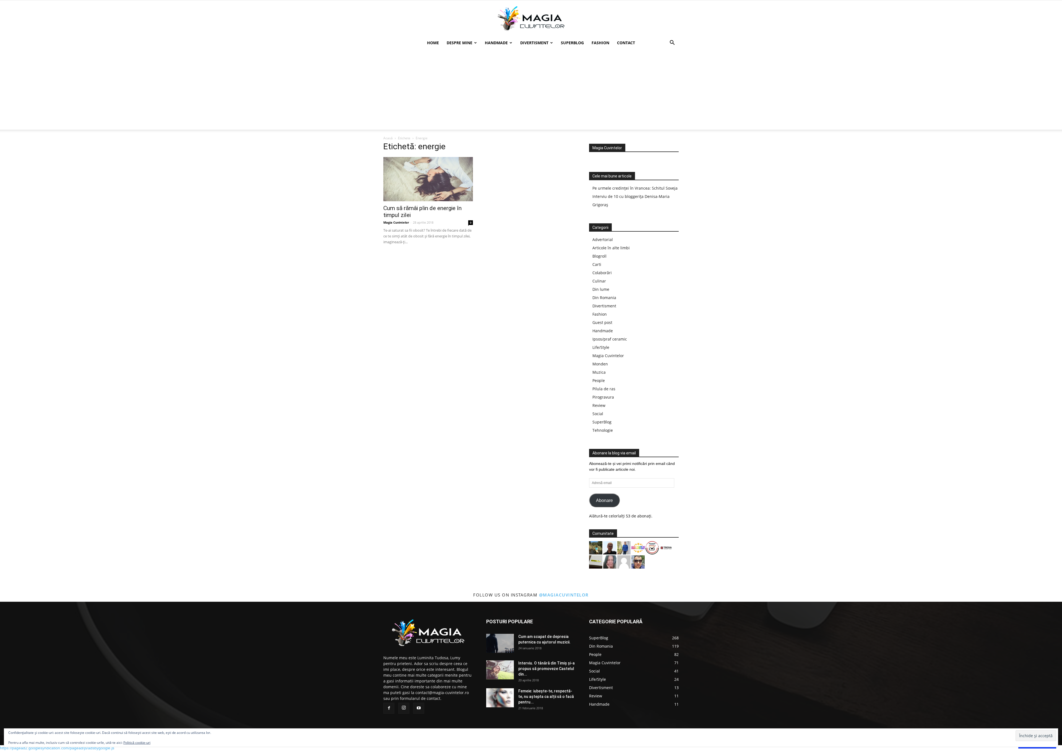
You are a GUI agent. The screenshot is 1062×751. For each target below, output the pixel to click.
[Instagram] (403, 708)
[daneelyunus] (624, 547)
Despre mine (459, 42)
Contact (626, 42)
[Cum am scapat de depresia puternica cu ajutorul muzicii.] (500, 643)
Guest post (602, 322)
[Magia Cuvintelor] (638, 547)
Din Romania (604, 297)
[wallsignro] (595, 561)
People (598, 380)
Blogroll (599, 256)
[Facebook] (388, 708)
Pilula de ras (603, 388)
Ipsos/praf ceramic (609, 339)
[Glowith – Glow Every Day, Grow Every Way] (595, 547)
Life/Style (600, 347)
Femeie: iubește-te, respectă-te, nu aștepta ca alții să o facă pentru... (546, 696)
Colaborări (602, 272)
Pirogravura (603, 397)
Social (597, 413)
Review (598, 405)
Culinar (599, 281)
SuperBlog (572, 42)
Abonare (604, 500)
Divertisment (534, 42)
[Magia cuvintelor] (531, 18)
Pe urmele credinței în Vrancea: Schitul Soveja (635, 188)
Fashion (600, 42)
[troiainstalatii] (666, 547)
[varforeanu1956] (624, 561)
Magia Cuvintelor (396, 222)
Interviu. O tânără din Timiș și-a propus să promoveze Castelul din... (546, 668)
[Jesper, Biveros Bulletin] (609, 547)
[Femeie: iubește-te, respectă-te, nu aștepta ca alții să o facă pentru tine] (500, 697)
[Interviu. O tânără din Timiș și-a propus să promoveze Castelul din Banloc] (500, 669)
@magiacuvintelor (564, 595)
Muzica (599, 372)
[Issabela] (609, 561)
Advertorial (602, 239)
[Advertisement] (531, 91)
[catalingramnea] (638, 561)
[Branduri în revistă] (652, 547)
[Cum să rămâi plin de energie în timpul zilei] (428, 179)
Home (433, 42)
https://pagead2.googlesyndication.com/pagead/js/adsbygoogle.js (57, 748)
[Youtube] (418, 708)
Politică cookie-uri (136, 742)
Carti (596, 264)
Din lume (600, 289)
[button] (672, 43)
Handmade (496, 42)
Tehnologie (602, 430)
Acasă (388, 138)
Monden (600, 364)
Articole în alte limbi (611, 247)
